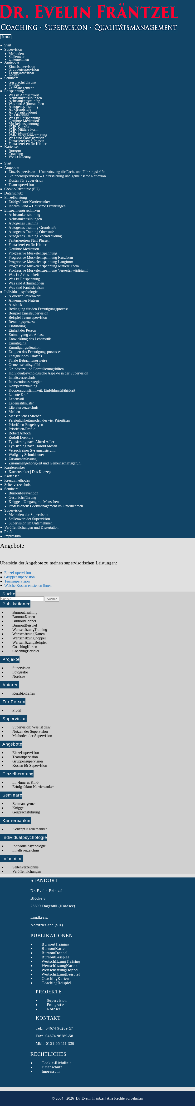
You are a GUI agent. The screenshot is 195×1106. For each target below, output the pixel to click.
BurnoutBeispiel (24, 625)
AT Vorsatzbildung (23, 112)
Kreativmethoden (17, 480)
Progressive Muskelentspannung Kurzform (41, 257)
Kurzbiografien (23, 693)
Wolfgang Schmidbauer (26, 455)
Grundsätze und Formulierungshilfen (36, 369)
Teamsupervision (21, 72)
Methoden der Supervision (28, 515)
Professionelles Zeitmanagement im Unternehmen (46, 506)
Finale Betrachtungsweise (28, 360)
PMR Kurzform (20, 127)
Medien (14, 412)
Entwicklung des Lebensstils (30, 339)
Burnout (15, 151)
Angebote (11, 62)
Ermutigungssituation (24, 347)
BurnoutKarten (23, 617)
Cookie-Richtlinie (57, 1063)
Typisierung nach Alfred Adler (31, 442)
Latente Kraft (19, 395)
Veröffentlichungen (26, 871)
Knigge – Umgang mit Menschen (34, 502)
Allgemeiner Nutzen (24, 300)
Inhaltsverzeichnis (22, 377)
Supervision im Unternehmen (31, 523)
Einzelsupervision (22, 67)
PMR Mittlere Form (23, 129)
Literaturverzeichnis (23, 407)
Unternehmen (19, 59)
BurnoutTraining (24, 612)
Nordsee (18, 676)
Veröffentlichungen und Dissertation (31, 527)
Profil (8, 532)
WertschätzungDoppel (29, 638)
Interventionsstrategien (25, 382)
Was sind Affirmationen (26, 104)
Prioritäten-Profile (22, 429)
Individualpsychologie (21, 292)
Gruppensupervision (24, 69)
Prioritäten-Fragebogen (26, 425)
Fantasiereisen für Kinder (27, 144)
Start (7, 45)
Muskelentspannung (24, 124)
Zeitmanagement (21, 88)
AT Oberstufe (19, 115)
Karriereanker (14, 467)
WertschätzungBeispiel (29, 642)
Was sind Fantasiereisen (26, 138)
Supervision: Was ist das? (31, 727)
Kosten (14, 75)
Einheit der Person (22, 330)
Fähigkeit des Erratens (25, 356)
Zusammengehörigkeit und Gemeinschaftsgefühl (45, 463)
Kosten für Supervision (26, 180)
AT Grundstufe (20, 109)
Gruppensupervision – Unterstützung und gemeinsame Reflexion (57, 176)
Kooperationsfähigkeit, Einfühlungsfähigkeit (42, 390)
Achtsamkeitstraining (24, 101)
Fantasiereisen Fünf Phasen (29, 240)
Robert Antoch (20, 433)
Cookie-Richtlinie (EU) (21, 189)
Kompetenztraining (23, 386)
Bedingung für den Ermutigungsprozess (38, 309)
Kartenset (11, 146)
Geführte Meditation (24, 121)
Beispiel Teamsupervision (28, 317)
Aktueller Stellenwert (24, 296)
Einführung (17, 326)
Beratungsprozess (22, 322)
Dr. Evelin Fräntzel (90, 1098)
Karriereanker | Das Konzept (30, 472)
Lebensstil (16, 399)
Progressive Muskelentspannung (33, 253)
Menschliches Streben (25, 416)
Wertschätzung (20, 156)
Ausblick (15, 305)
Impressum (12, 536)
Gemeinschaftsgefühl (24, 365)
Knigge (14, 85)
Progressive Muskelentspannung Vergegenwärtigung (48, 270)
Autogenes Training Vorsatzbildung (35, 236)
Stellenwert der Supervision (29, 519)
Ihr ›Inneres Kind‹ (25, 782)
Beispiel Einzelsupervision (28, 313)
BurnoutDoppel (24, 621)
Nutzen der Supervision (30, 731)
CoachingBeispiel (25, 651)
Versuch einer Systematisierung (32, 450)
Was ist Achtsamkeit (24, 95)
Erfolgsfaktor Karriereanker (29, 202)
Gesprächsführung (22, 82)
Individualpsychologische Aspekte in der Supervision (48, 373)
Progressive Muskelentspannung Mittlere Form (44, 266)
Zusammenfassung (23, 459)
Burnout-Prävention (23, 493)
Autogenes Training (23, 107)
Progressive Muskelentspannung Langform (41, 262)
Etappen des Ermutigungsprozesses (35, 352)
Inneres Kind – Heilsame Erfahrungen (37, 206)
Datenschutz (13, 193)
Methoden (16, 54)
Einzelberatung (15, 197)
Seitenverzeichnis (17, 485)
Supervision (13, 49)
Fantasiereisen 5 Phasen (26, 141)
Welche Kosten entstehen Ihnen (28, 585)
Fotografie (20, 672)
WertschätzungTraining (29, 630)
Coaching (16, 154)
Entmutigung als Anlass (26, 335)
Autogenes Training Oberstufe (31, 232)
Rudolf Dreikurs (21, 437)
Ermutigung (17, 343)
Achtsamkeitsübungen (25, 98)
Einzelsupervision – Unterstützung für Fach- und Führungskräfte (57, 172)
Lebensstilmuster (21, 403)
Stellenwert (17, 57)
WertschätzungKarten (28, 634)
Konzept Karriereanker (29, 829)
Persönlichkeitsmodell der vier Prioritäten (39, 420)
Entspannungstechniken (22, 210)
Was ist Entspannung (24, 118)
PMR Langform (21, 132)
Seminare (11, 78)
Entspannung (14, 91)
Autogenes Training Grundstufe (32, 227)
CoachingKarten (24, 647)
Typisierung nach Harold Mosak (33, 446)
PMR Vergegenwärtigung (28, 135)
